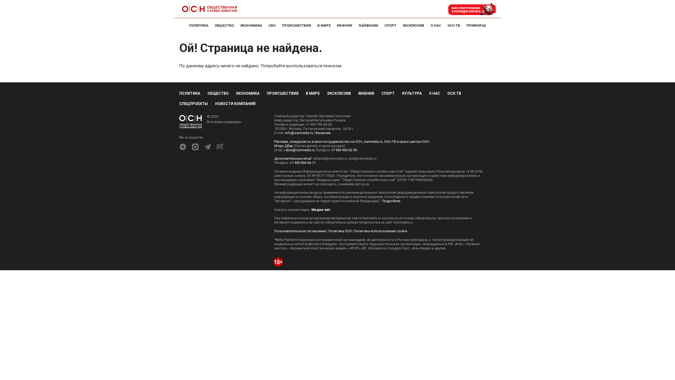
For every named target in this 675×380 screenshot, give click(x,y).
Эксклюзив (339, 93)
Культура (412, 93)
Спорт (388, 93)
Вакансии (323, 133)
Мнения (366, 93)
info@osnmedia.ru (299, 133)
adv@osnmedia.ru (363, 158)
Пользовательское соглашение (300, 231)
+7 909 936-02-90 (344, 150)
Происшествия (282, 93)
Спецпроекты (193, 104)
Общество (218, 93)
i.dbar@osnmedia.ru (299, 150)
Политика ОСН (340, 231)
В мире (313, 93)
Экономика (247, 93)
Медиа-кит (320, 210)
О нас (434, 93)
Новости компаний (235, 104)
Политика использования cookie (380, 231)
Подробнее (391, 201)
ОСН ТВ (454, 93)
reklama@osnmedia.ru (330, 158)
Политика (189, 93)
